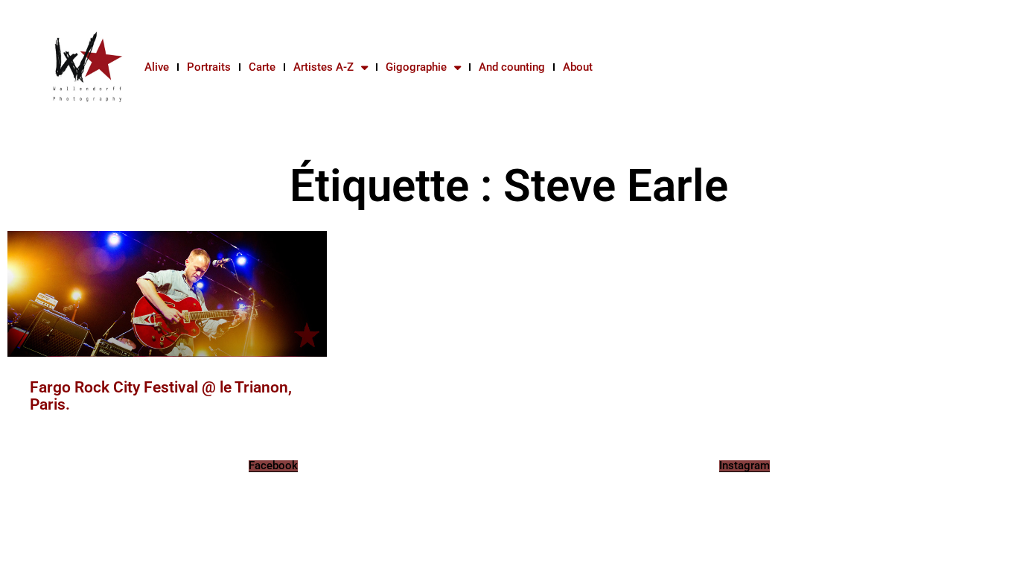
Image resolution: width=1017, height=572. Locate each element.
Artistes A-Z (323, 67)
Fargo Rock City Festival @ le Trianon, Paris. (161, 395)
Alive (156, 67)
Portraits (209, 67)
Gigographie (416, 67)
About (578, 67)
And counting (512, 67)
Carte (262, 67)
